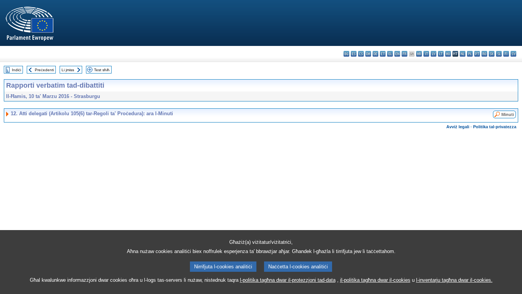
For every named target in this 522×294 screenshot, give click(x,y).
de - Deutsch (375, 54)
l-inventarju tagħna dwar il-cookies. (454, 280)
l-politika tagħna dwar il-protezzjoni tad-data (288, 280)
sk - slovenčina (491, 54)
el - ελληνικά (390, 54)
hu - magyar (448, 54)
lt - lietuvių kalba (441, 54)
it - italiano (426, 54)
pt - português (477, 54)
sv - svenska (513, 54)
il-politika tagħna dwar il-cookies (375, 280)
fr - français (404, 54)
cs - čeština (361, 54)
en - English (397, 54)
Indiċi (16, 70)
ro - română (484, 54)
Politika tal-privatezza (494, 126)
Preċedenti (44, 70)
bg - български (346, 54)
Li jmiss (68, 70)
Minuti (507, 114)
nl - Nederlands (462, 54)
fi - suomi (506, 54)
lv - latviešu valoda (433, 54)
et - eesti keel (383, 54)
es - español (354, 54)
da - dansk (368, 54)
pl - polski (470, 54)
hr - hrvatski (419, 54)
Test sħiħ (102, 70)
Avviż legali (457, 126)
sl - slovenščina (499, 54)
